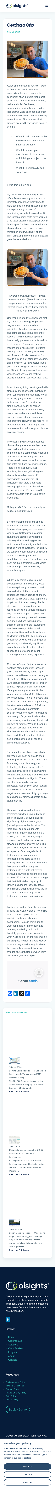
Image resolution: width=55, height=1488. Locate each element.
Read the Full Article (19, 1091)
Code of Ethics (12, 1389)
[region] (27, 1463)
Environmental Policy (15, 1382)
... (32, 1088)
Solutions (13, 1344)
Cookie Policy (12, 1399)
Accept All (27, 1466)
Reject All (27, 1482)
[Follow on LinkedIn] (8, 1319)
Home (11, 1337)
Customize (27, 1474)
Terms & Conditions (15, 1386)
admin (33, 981)
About (11, 1356)
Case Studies (15, 1348)
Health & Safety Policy (16, 1393)
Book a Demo (18, 1409)
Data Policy (11, 1396)
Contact (12, 1359)
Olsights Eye (15, 1340)
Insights (12, 1352)
